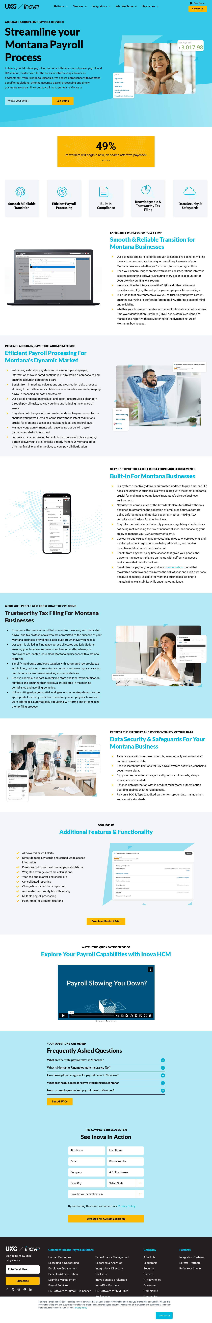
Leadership (151, 1262)
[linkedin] (30, 1289)
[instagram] (19, 1289)
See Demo (62, 100)
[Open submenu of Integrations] (110, 6)
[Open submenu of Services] (86, 6)
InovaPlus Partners (107, 1285)
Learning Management (62, 1279)
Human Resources (59, 1257)
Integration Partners (192, 1257)
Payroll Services (58, 1285)
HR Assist (101, 1274)
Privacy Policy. (127, 1206)
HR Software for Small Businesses (69, 1291)
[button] (106, 1060)
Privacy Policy (152, 1279)
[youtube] (25, 1289)
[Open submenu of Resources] (158, 6)
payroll (38, 68)
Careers (148, 1274)
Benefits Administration (63, 1274)
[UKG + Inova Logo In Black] (22, 5)
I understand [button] (164, 1315)
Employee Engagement (62, 1268)
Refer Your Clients (190, 1268)
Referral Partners (190, 1262)
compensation (174, 567)
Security (149, 1268)
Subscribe (23, 1280)
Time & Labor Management (112, 1257)
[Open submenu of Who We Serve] (136, 6)
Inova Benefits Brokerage (111, 1279)
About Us (149, 1257)
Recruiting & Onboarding (63, 1262)
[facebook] (7, 1289)
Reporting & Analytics (108, 1262)
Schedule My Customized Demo (106, 1218)
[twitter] (13, 1289)
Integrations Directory (109, 1268)
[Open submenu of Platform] (67, 6)
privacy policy (81, 1307)
